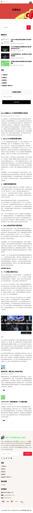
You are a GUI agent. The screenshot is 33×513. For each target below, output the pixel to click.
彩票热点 (4, 77)
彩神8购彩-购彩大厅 (26, 510)
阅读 (4, 390)
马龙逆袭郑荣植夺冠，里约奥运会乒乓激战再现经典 (21, 55)
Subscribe (16, 102)
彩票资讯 (4, 80)
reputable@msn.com (9, 495)
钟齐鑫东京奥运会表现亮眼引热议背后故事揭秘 (21, 62)
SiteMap (3, 485)
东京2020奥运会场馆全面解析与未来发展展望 (21, 40)
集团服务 (4, 83)
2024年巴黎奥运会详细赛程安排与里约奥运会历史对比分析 (21, 47)
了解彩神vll (5, 75)
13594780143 (7, 498)
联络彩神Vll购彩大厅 (7, 85)
